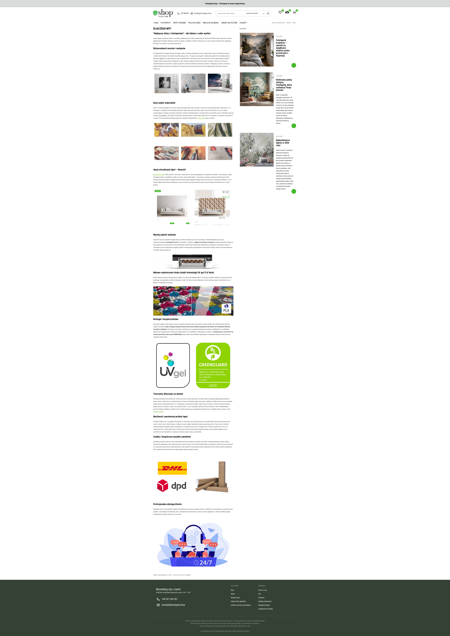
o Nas (156, 23)
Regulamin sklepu (264, 605)
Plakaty (243, 23)
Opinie (294, 23)
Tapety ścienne (179, 23)
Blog (232, 590)
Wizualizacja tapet (159, 174)
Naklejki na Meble (211, 23)
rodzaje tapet (201, 118)
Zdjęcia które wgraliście (238, 601)
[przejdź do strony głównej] (162, 13)
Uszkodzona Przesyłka (265, 609)
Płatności (261, 598)
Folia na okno (194, 23)
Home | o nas (262, 590)
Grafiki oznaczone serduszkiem (241, 605)
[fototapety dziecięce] (193, 93)
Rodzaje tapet (235, 598)
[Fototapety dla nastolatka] (220, 93)
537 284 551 (185, 13)
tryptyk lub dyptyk (158, 412)
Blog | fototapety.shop (278, 23)
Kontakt (288, 23)
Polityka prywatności (265, 601)
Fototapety (166, 23)
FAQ (259, 594)
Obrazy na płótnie (229, 23)
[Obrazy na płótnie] (166, 93)
